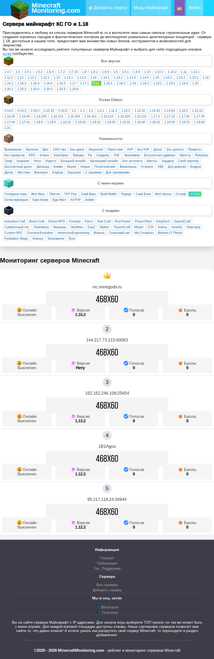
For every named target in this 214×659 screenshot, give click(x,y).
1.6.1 (100, 110)
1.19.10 (65, 122)
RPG (32, 155)
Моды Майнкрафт (151, 7)
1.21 (7, 127)
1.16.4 (48, 83)
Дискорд (43, 166)
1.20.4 (48, 89)
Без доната (175, 149)
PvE (117, 155)
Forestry (75, 221)
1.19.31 (125, 122)
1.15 (156, 77)
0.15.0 (35, 110)
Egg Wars (59, 199)
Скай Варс (88, 194)
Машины (59, 227)
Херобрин (61, 155)
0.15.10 (49, 110)
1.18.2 (121, 83)
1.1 (82, 110)
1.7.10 (73, 71)
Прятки (54, 194)
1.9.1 (125, 71)
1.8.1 (94, 71)
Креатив (32, 149)
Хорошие (74, 172)
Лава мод (193, 227)
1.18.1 (108, 83)
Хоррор (57, 172)
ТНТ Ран (70, 194)
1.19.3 (170, 83)
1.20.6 (74, 89)
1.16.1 (8, 83)
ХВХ (161, 166)
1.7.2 (61, 71)
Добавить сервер (110, 7)
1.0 (74, 110)
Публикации (107, 563)
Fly (90, 155)
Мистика (23, 172)
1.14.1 (105, 77)
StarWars (77, 227)
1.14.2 (118, 77)
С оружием (93, 172)
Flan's (89, 221)
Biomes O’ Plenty (170, 232)
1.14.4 (144, 77)
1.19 (133, 83)
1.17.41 (24, 122)
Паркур (126, 194)
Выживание (13, 149)
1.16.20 (9, 116)
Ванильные (128, 166)
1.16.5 (61, 83)
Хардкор (168, 161)
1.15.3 (193, 77)
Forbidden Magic (16, 238)
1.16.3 (35, 83)
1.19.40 (140, 122)
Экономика (132, 155)
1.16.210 (107, 116)
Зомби (89, 199)
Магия (71, 166)
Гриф (8, 161)
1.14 (93, 77)
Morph (139, 227)
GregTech (163, 221)
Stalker (104, 227)
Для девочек (177, 166)
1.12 (20, 77)
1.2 (91, 110)
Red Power (123, 221)
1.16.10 (197, 110)
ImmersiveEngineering (73, 232)
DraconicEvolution (40, 232)
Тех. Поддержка (107, 568)
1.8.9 (105, 71)
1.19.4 (183, 83)
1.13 (57, 77)
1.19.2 (157, 83)
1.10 (147, 71)
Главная (107, 558)
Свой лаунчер (188, 161)
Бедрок (195, 166)
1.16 (206, 77)
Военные (41, 172)
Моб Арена (163, 194)
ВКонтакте (109, 607)
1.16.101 (57, 116)
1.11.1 (195, 71)
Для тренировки (117, 172)
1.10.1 (159, 71)
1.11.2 (8, 77)
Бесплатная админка (159, 155)
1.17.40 (9, 122)
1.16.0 (183, 110)
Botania (99, 232)
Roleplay (201, 155)
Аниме (58, 166)
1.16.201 (90, 116)
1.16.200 (74, 116)
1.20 (195, 83)
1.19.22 (95, 122)
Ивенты (185, 155)
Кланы (44, 155)
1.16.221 (140, 116)
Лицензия (95, 149)
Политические (105, 166)
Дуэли (8, 172)
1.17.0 (155, 116)
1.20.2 (21, 89)
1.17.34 (199, 116)
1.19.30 (110, 122)
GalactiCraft (182, 221)
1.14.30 (154, 110)
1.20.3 (35, 89)
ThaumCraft (122, 227)
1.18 (96, 83)
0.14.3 (21, 110)
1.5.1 (27, 71)
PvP (130, 149)
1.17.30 (184, 116)
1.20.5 (61, 89)
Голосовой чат (119, 232)
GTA (151, 227)
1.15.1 (167, 77)
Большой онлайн (73, 161)
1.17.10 (169, 116)
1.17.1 (84, 83)
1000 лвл (59, 149)
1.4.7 (7, 71)
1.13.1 (68, 77)
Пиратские (115, 149)
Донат (158, 149)
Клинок (38, 238)
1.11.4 (113, 110)
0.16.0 (62, 110)
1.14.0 (125, 110)
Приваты (194, 149)
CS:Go (195, 194)
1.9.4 (136, 71)
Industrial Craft (14, 221)
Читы (37, 161)
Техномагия (55, 238)
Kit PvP (75, 199)
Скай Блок (143, 194)
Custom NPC (13, 232)
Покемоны (41, 227)
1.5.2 (39, 71)
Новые (85, 166)
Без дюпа (77, 149)
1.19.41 (155, 122)
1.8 (84, 71)
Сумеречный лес (16, 227)
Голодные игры (15, 194)
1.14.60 (169, 110)
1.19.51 (184, 122)
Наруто (50, 161)
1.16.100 (40, 116)
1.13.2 (81, 77)
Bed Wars (38, 194)
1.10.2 (172, 71)
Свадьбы (103, 155)
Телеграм (109, 612)
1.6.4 (50, 71)
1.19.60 (199, 122)
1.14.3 (131, 77)
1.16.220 (124, 116)
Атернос (147, 166)
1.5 (18, 71)
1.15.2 (180, 77)
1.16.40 (24, 116)
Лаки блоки (40, 199)
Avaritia (176, 227)
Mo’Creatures (144, 232)
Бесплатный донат (18, 166)
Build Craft (36, 221)
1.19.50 (169, 122)
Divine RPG (56, 221)
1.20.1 (8, 89)
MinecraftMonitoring (56, 8)
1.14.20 (139, 110)
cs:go (7, 53)
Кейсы (162, 227)
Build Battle (108, 194)
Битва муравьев (16, 199)
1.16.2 (21, 83)
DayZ (91, 227)
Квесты (152, 161)
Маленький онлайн (104, 161)
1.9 (115, 71)
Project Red (143, 221)
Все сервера (107, 585)
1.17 (73, 83)
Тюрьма (78, 155)
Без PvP (143, 149)
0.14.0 (8, 110)
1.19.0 (51, 122)
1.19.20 (80, 122)
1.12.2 (45, 77)
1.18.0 (38, 122)
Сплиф (181, 194)
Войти (195, 7)
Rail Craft (104, 221)
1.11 (184, 71)
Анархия (22, 161)
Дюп (45, 149)
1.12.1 (32, 77)
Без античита (132, 161)
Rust (72, 238)
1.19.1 (144, 83)
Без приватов (14, 155)
